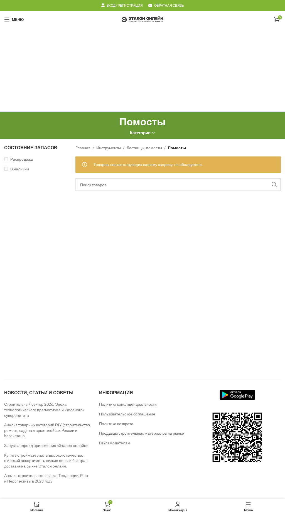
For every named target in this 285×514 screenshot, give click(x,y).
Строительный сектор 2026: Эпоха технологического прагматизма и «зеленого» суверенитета (44, 409)
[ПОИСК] (274, 184)
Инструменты (108, 147)
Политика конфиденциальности (128, 404)
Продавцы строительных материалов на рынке (141, 433)
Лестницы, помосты (144, 147)
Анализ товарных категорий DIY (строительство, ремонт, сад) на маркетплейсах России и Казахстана (47, 430)
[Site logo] (142, 19)
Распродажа (21, 159)
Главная (82, 147)
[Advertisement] (142, 70)
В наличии (19, 169)
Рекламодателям (114, 442)
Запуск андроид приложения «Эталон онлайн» (46, 445)
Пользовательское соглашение (127, 414)
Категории (140, 133)
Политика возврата (116, 423)
